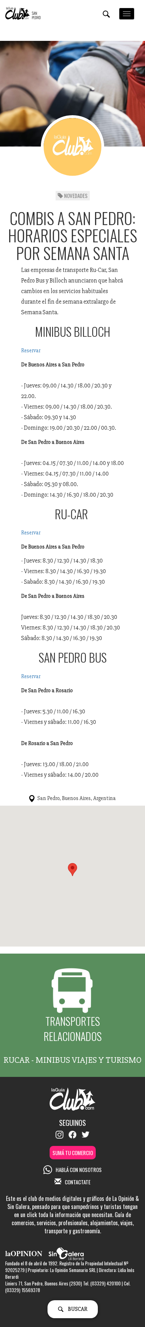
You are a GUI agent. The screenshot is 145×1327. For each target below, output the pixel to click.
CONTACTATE (77, 1182)
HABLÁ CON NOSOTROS (79, 1169)
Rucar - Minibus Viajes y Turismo (72, 1060)
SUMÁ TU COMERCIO (72, 1153)
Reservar (30, 350)
